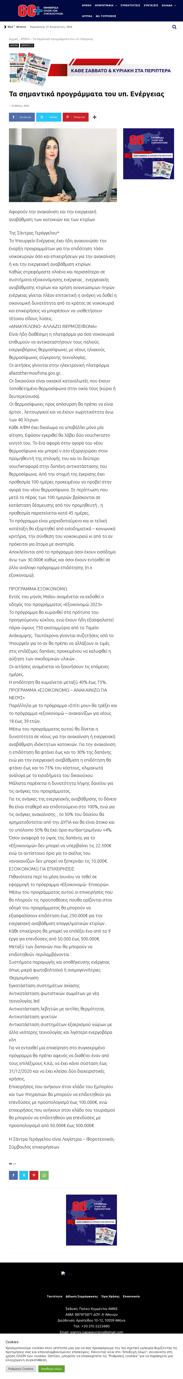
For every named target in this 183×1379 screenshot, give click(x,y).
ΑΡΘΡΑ (25, 39)
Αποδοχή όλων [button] (51, 1369)
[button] (174, 26)
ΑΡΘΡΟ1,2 (27, 45)
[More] (94, 117)
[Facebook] (13, 1175)
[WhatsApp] (44, 1175)
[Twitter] (23, 1175)
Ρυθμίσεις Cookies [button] (20, 1369)
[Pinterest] (33, 1175)
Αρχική (13, 39)
